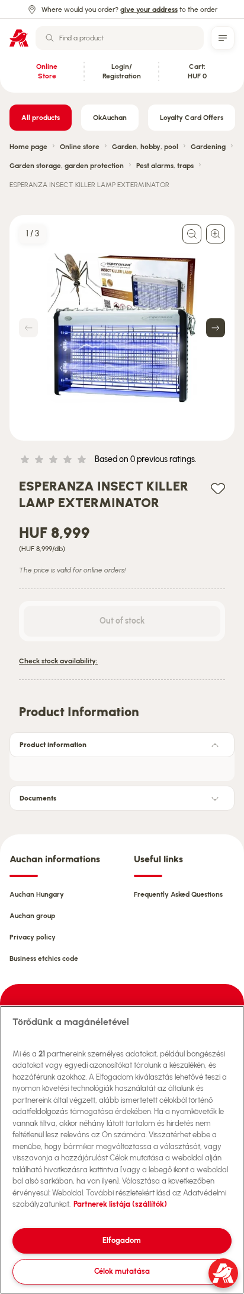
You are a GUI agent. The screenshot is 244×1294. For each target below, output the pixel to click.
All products (40, 117)
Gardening (208, 147)
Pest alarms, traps (165, 166)
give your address (149, 9)
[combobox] (120, 38)
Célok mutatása (122, 1271)
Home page (28, 147)
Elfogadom (121, 1240)
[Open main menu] (223, 38)
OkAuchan (110, 117)
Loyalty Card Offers (191, 117)
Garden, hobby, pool (145, 147)
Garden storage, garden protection (66, 166)
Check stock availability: (58, 661)
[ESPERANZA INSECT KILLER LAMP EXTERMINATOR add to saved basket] (218, 487)
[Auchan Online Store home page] (18, 38)
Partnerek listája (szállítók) (120, 1204)
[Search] (49, 38)
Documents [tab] (38, 798)
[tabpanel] (122, 765)
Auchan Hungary (36, 894)
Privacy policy (32, 937)
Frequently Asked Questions (178, 894)
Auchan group (32, 916)
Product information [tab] (53, 745)
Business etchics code (43, 958)
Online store (79, 147)
